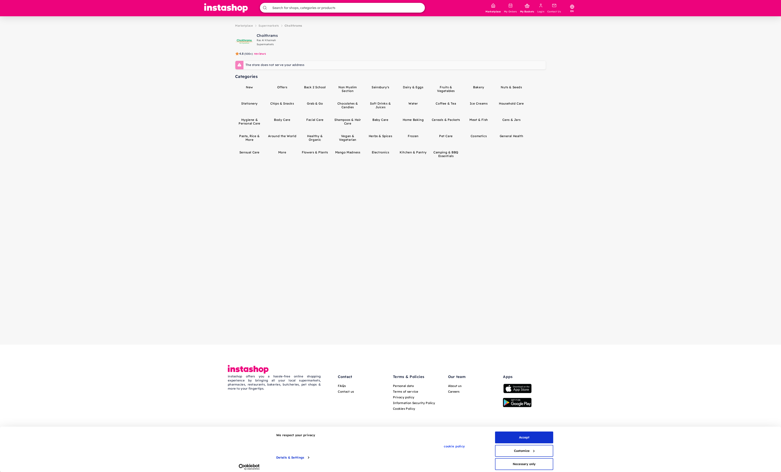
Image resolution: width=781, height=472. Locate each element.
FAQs (342, 386)
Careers (454, 391)
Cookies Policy (404, 409)
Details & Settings (290, 457)
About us (454, 386)
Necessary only (524, 464)
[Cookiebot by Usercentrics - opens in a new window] (249, 467)
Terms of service (405, 391)
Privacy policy (403, 397)
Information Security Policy (414, 403)
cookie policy (454, 446)
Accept (524, 437)
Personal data (403, 386)
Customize (522, 451)
